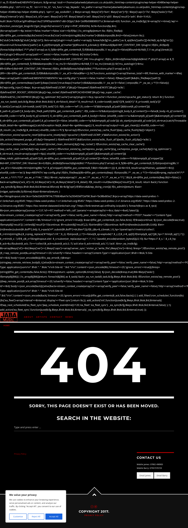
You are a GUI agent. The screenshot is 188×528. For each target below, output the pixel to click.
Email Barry (162, 475)
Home (6, 325)
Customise (18, 516)
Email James (145, 475)
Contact (56, 317)
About (28, 317)
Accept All (53, 516)
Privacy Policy (20, 454)
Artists (41, 317)
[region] (36, 506)
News (69, 317)
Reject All (36, 516)
